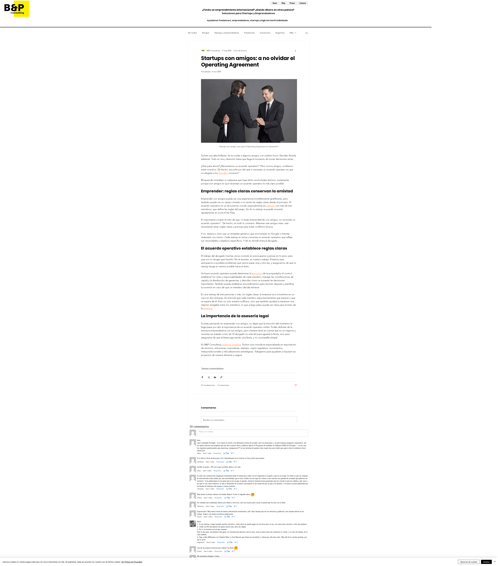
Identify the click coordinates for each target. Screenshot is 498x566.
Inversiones (265, 33)
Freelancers (249, 33)
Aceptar (486, 562)
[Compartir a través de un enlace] (221, 377)
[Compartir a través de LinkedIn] (215, 377)
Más (291, 33)
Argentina (280, 33)
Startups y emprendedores (226, 33)
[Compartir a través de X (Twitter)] (208, 377)
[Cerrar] (494, 562)
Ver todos (192, 33)
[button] (306, 33)
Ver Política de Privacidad (131, 562)
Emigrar (205, 33)
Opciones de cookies (468, 562)
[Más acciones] (295, 50)
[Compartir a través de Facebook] (202, 377)
